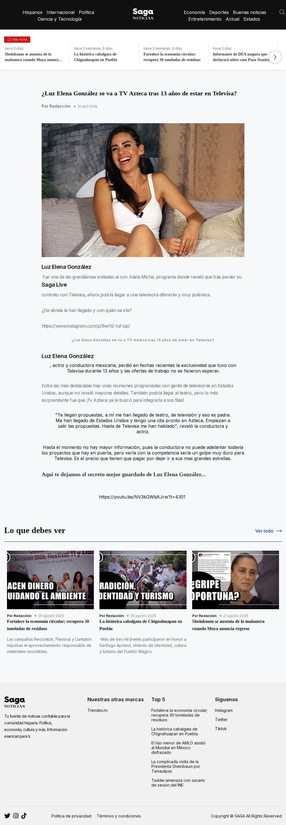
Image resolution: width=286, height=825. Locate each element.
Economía (194, 12)
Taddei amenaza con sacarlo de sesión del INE (178, 782)
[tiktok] (24, 815)
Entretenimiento (204, 19)
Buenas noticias (249, 12)
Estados (252, 19)
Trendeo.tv (97, 710)
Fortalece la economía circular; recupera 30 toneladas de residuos (179, 715)
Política (86, 12)
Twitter (221, 719)
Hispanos (32, 12)
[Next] (275, 57)
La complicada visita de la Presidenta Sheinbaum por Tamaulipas (175, 766)
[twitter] (15, 815)
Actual (232, 19)
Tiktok (221, 728)
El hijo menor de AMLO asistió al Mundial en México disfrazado (178, 748)
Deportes (219, 12)
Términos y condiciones (119, 816)
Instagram (224, 710)
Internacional (61, 12)
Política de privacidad (71, 816)
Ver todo (264, 531)
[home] (143, 13)
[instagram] (7, 815)
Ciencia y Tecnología (60, 19)
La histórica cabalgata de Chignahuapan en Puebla (174, 731)
